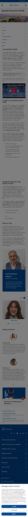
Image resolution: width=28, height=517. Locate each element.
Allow (14, 506)
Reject (14, 514)
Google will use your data (19, 492)
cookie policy (6, 501)
